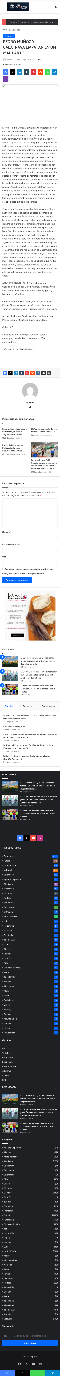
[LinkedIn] (19, 72)
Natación (8, 930)
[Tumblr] (26, 72)
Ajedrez (7, 949)
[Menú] (3, 8)
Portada (7, 898)
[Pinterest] (33, 72)
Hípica (7, 1028)
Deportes (16, 30)
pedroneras (9, 902)
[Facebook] (5, 72)
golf (5, 921)
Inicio (7, 30)
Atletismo (8, 884)
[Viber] (5, 79)
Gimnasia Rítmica (12, 968)
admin (9, 60)
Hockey (7, 1009)
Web (4, 557)
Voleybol (8, 870)
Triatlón (7, 981)
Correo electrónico (11, 544)
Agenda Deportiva (12, 879)
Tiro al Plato (9, 977)
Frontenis (8, 935)
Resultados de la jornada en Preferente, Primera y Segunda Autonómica (15, 432)
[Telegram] (54, 72)
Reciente (27, 706)
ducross (7, 1023)
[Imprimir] (49, 373)
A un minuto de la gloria (14, 726)
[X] (12, 72)
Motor (6, 991)
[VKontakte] (38, 373)
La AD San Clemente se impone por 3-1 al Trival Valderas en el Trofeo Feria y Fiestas (38, 688)
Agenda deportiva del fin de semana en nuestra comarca (33, 22)
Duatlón (7, 958)
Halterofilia (9, 926)
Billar (6, 963)
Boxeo (7, 1005)
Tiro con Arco (10, 940)
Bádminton (9, 1000)
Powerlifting (9, 1033)
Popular (9, 706)
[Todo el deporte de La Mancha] (18, 6)
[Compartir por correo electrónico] (43, 373)
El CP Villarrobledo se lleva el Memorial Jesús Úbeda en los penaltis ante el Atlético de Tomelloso (39, 674)
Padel (6, 995)
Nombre (6, 532)
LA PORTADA (10, 865)
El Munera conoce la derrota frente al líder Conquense (44, 430)
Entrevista (8, 912)
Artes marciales (11, 916)
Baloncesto (9, 875)
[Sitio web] (30, 407)
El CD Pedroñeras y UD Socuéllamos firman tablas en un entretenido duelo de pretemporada (38, 660)
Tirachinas (9, 986)
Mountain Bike (10, 1019)
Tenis (6, 972)
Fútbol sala (9, 889)
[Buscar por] (56, 8)
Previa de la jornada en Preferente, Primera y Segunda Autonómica (12, 448)
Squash (7, 1014)
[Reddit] (40, 72)
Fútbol (7, 861)
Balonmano (9, 907)
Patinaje (8, 954)
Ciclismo (8, 893)
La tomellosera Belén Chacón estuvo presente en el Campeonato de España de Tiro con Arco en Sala (44, 464)
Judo (6, 944)
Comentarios (48, 706)
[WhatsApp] (47, 72)
